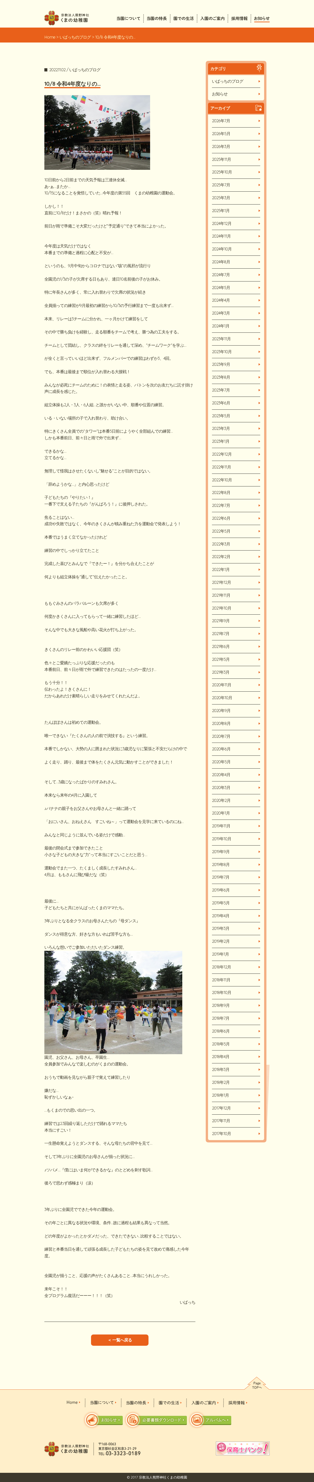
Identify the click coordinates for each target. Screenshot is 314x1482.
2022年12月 (222, 454)
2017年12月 (221, 1108)
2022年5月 (221, 531)
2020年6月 (221, 749)
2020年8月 (221, 723)
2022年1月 (221, 569)
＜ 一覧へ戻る (120, 1340)
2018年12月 (221, 967)
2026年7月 (221, 120)
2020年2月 (221, 800)
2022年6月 (221, 518)
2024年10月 (222, 249)
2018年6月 (221, 1031)
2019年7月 (220, 877)
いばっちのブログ (75, 37)
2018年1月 (220, 1095)
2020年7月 (221, 736)
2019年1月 (220, 954)
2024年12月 (221, 223)
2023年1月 (220, 441)
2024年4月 (221, 300)
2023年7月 (221, 390)
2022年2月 (221, 556)
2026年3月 (221, 146)
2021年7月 (220, 633)
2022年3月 (221, 544)
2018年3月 (220, 1069)
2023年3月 (221, 428)
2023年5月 (221, 415)
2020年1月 (221, 813)
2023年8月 (221, 377)
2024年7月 (221, 274)
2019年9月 (221, 851)
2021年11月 (221, 595)
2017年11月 (221, 1120)
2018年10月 (221, 992)
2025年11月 (221, 159)
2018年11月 (221, 979)
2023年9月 (221, 364)
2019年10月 (221, 838)
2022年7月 (221, 505)
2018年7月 (220, 1018)
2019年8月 (221, 864)
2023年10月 (222, 351)
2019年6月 (221, 890)
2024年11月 (221, 236)
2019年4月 (220, 915)
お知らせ (220, 94)
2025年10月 (222, 172)
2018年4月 (220, 1056)
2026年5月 (221, 133)
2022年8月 (221, 492)
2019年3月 (220, 928)
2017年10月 (221, 1133)
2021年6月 (221, 646)
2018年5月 (221, 1044)
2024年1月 (220, 326)
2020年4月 (221, 774)
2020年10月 (222, 697)
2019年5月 (221, 903)
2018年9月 (221, 1005)
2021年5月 (221, 659)
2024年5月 (221, 287)
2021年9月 (221, 620)
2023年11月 (221, 338)
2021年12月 (221, 582)
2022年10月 (222, 480)
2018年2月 (221, 1082)
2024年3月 (221, 313)
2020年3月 (221, 787)
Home (49, 37)
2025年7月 (221, 184)
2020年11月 (221, 684)
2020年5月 (221, 761)
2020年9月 (221, 710)
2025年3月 (221, 197)
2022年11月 (221, 467)
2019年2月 (221, 941)
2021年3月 (220, 672)
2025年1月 (221, 210)
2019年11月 (221, 826)
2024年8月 (221, 261)
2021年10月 (221, 608)
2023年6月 (221, 403)
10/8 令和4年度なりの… (72, 83)
